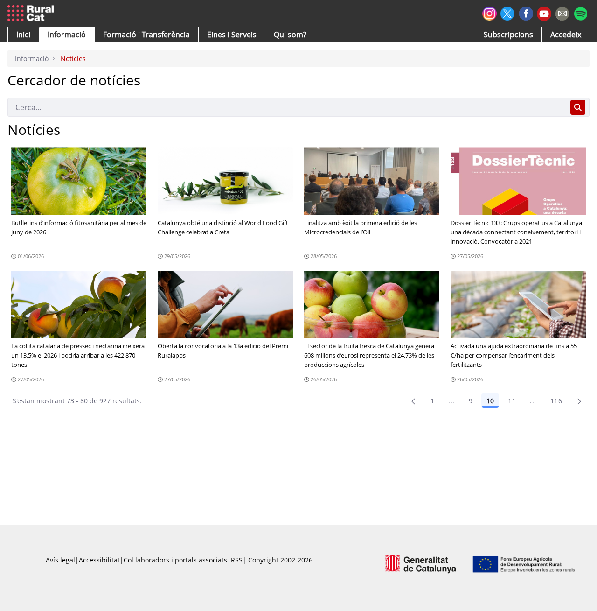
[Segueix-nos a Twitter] (507, 12)
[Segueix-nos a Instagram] (489, 12)
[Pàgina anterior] (413, 400)
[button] (23, 34)
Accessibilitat (99, 559)
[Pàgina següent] (579, 400)
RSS (237, 559)
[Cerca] (577, 107)
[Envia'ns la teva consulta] (562, 12)
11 (512, 400)
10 (490, 400)
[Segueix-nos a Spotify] (580, 12)
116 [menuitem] (556, 400)
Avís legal (60, 559)
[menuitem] (146, 34)
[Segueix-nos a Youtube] (544, 12)
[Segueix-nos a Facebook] (526, 12)
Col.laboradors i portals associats (175, 559)
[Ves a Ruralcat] (32, 13)
